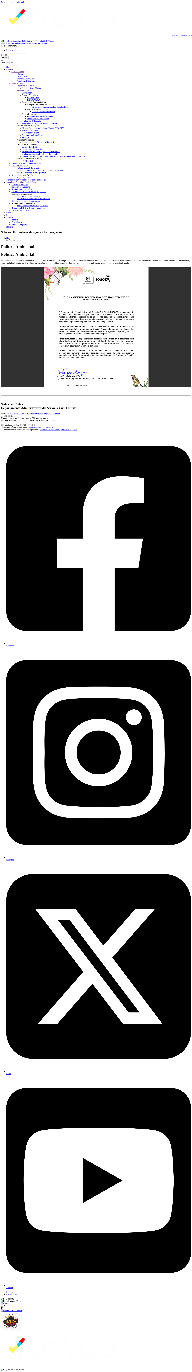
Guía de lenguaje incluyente (28, 168)
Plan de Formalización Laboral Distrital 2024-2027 (43, 128)
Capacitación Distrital (25, 86)
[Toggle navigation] (2, 60)
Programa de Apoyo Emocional (40, 116)
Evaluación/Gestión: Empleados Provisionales (41, 151)
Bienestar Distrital (24, 90)
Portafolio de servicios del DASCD (26, 163)
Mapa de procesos (24, 177)
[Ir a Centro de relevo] (11, 1310)
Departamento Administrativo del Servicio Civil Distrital (24, 43)
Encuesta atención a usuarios (28, 196)
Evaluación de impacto (31, 121)
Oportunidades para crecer (38, 119)
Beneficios (15, 220)
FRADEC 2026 (33, 100)
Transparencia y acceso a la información (33, 198)
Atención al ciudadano (20, 187)
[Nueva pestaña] (60, 1367)
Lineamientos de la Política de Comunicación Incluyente (40, 170)
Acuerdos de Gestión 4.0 (32, 149)
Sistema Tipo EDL (29, 147)
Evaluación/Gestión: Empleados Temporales (40, 154)
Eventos (9, 215)
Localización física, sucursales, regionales (28, 191)
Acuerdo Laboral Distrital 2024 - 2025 (38, 142)
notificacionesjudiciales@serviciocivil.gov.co (58, 430)
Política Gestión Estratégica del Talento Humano (37, 123)
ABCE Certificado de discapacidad (31, 173)
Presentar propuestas (19, 224)
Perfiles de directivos (25, 79)
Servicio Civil (17, 83)
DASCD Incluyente (19, 166)
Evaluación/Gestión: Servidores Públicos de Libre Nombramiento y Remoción (54, 156)
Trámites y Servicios (19, 184)
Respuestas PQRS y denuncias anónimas (28, 208)
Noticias (9, 227)
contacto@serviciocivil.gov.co (40, 427)
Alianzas (9, 217)
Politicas (9, 1292)
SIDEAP (25, 137)
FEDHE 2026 (33, 97)
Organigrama (22, 76)
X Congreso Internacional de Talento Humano (51, 107)
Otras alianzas (17, 222)
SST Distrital (27, 161)
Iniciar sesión (11, 50)
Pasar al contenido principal (12, 2)
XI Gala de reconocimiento (43, 112)
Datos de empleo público (32, 135)
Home (8, 67)
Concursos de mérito (30, 133)
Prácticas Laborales (30, 130)
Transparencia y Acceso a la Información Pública (26, 180)
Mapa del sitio (12, 1294)
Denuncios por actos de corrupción (25, 201)
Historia (20, 74)
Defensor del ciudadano (21, 210)
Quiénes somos (17, 72)
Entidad (9, 69)
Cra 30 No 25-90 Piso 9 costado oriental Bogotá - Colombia (35, 413)
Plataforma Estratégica (26, 81)
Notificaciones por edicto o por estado (32, 206)
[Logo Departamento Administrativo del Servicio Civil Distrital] (27, 41)
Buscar (4, 55)
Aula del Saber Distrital (31, 88)
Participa (9, 213)
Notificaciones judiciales (21, 189)
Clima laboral (27, 93)
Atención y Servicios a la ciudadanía (21, 182)
